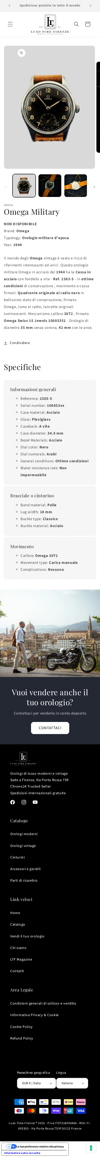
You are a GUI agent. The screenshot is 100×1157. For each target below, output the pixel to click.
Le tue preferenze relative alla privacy (40, 1146)
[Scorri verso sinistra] (5, 187)
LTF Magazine (21, 959)
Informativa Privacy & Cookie (34, 1015)
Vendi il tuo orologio (27, 936)
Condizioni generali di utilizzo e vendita (43, 1003)
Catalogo (17, 924)
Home (15, 913)
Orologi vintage (23, 845)
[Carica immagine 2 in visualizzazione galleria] (49, 185)
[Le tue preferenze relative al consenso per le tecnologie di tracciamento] (91, 1148)
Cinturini (17, 857)
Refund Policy (21, 1038)
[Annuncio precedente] (9, 5)
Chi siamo (18, 948)
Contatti (17, 971)
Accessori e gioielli (25, 869)
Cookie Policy (21, 1026)
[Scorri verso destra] (94, 187)
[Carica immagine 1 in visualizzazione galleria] (24, 185)
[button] (10, 24)
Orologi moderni (24, 834)
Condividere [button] (20, 343)
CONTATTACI (50, 728)
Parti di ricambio (23, 880)
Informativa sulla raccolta (22, 1152)
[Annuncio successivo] (90, 5)
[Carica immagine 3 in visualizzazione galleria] (75, 185)
